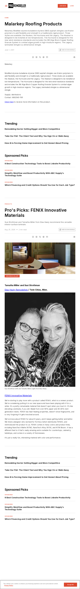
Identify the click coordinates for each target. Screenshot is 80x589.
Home (6, 17)
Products (8, 204)
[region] (40, 584)
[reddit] (43, 57)
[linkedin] (36, 57)
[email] (47, 57)
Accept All (70, 584)
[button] (6, 5)
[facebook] (33, 57)
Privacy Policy (8, 585)
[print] (74, 57)
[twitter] (40, 57)
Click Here (9, 102)
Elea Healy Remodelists (16, 290)
